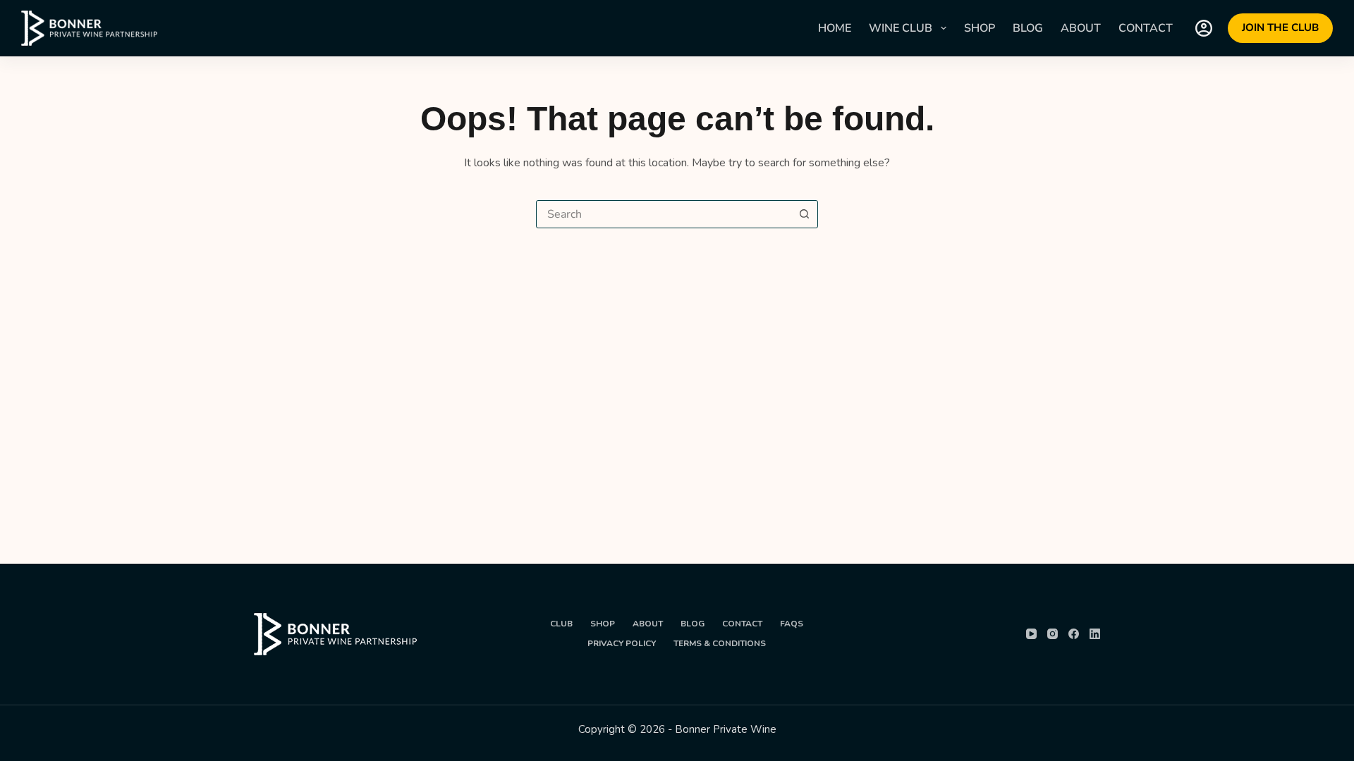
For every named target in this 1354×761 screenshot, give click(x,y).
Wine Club (900, 28)
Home (834, 28)
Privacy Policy (621, 643)
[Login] (1203, 28)
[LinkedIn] (1095, 634)
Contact (1145, 28)
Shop (979, 28)
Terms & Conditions (719, 643)
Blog (1028, 28)
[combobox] (664, 214)
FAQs (791, 624)
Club (561, 624)
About (1081, 28)
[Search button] (804, 214)
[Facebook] (1073, 634)
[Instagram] (1052, 634)
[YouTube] (1031, 634)
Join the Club (1280, 27)
